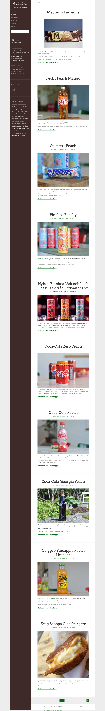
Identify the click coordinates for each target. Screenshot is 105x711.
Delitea (14, 71)
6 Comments (73, 627)
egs (16, 109)
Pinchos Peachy (63, 215)
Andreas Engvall (64, 15)
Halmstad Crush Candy (18, 60)
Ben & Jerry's (15, 101)
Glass (13, 88)
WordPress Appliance (47, 710)
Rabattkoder (14, 20)
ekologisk (20, 109)
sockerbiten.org (51, 706)
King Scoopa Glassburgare (63, 624)
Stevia (67, 457)
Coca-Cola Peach (64, 393)
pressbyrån (14, 131)
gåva (13, 113)
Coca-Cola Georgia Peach (63, 481)
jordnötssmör (21, 116)
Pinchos (40, 258)
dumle (13, 109)
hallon (16, 113)
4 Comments (71, 350)
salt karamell (23, 133)
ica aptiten (14, 116)
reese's (20, 131)
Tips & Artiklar (14, 23)
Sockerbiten (20, 4)
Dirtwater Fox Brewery (60, 262)
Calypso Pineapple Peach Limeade (63, 552)
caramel (21, 101)
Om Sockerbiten (15, 11)
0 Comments (71, 82)
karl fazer (18, 118)
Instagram (18, 40)
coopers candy (24, 106)
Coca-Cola (14, 106)
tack (19, 135)
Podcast (13, 26)
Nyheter (14, 93)
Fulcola (13, 111)
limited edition (18, 121)
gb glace (18, 111)
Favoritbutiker (14, 17)
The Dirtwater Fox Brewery (44, 323)
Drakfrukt (14, 67)
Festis (66, 122)
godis (69, 706)
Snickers (62, 189)
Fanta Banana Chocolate (18, 51)
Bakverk (14, 84)
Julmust (14, 118)
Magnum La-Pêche (63, 12)
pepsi (27, 128)
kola (13, 121)
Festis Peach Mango (63, 78)
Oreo (26, 126)
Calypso (53, 598)
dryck (77, 706)
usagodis (23, 135)
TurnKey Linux (59, 710)
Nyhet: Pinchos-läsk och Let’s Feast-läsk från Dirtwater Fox (63, 286)
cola (19, 106)
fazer (25, 109)
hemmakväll (22, 113)
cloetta (24, 104)
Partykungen (15, 73)
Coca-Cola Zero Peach (63, 346)
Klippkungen (15, 69)
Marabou (14, 123)
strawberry (14, 135)
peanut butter (22, 128)
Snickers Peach (63, 146)
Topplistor (13, 14)
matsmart (24, 123)
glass (72, 706)
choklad (20, 104)
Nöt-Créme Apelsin (17, 58)
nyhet (23, 126)
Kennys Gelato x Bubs (17, 56)
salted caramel (15, 133)
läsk (81, 706)
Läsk (13, 91)
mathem (19, 123)
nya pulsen (18, 126)
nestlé (13, 126)
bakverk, (74, 706)
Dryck (13, 86)
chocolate (14, 104)
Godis (13, 90)
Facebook (18, 43)
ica (26, 113)
